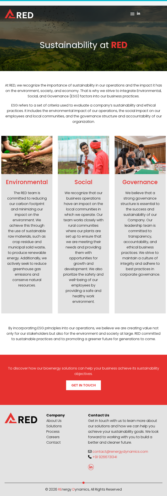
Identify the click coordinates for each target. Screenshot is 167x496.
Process (53, 431)
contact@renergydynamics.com (120, 451)
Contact (53, 442)
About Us (54, 420)
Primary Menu (132, 14)
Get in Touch (83, 385)
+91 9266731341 (104, 456)
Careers (53, 436)
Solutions (54, 426)
